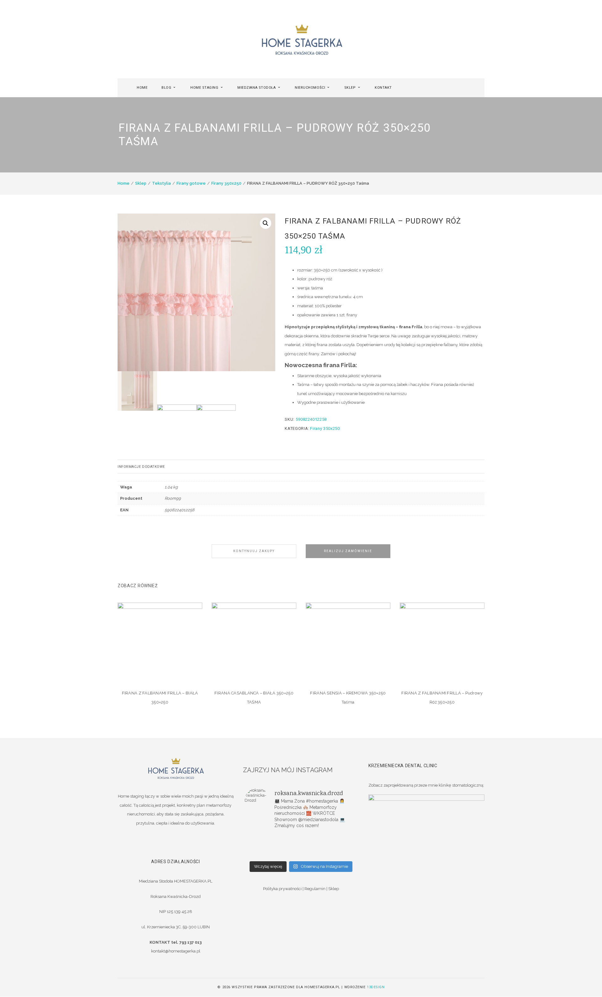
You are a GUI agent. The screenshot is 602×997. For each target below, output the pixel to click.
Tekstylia (161, 183)
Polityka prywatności (282, 888)
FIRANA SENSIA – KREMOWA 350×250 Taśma (348, 697)
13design (375, 987)
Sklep (140, 183)
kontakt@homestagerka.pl (175, 951)
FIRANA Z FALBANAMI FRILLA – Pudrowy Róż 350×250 (442, 697)
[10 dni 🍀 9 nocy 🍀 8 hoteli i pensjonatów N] (301, 845)
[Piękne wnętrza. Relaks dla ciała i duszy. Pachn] (301, 837)
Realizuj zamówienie (348, 551)
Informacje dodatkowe (141, 467)
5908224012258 (179, 510)
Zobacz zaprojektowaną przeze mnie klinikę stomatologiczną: (426, 785)
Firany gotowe (191, 183)
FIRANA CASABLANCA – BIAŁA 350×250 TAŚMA (253, 697)
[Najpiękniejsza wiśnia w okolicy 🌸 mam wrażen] (338, 854)
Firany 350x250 (226, 183)
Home (123, 183)
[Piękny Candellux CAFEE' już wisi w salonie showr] (338, 845)
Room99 (173, 498)
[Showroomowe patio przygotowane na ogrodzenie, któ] (263, 845)
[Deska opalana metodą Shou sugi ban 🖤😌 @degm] (263, 854)
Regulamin (314, 888)
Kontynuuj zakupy (254, 551)
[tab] (301, 466)
